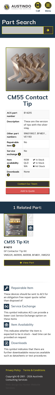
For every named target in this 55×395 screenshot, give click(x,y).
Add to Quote (27, 190)
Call (38, 10)
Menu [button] (48, 10)
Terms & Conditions (34, 370)
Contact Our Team (27, 183)
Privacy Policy (13, 370)
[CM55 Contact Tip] (27, 69)
